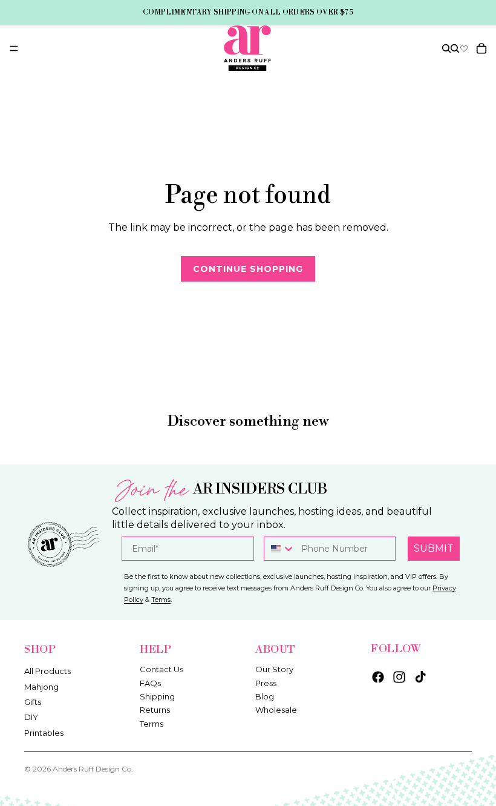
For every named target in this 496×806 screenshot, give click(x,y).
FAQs (150, 682)
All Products (47, 671)
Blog (264, 696)
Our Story (274, 669)
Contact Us (161, 669)
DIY (31, 717)
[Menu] (14, 48)
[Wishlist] (464, 48)
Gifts (32, 702)
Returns (155, 710)
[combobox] (279, 548)
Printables (44, 732)
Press (265, 682)
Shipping (157, 696)
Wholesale (276, 710)
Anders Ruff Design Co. (93, 768)
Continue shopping (248, 268)
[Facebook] (378, 677)
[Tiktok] (420, 677)
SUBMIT (434, 548)
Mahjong (41, 686)
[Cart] (481, 48)
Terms (151, 723)
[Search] (446, 48)
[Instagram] (399, 677)
